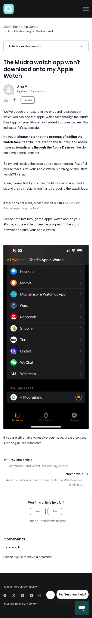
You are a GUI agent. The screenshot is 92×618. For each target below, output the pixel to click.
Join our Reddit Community (20, 586)
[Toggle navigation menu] (85, 8)
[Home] (8, 9)
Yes (37, 511)
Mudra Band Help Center (21, 26)
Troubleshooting (19, 31)
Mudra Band (44, 31)
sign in (18, 557)
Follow (28, 100)
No (55, 511)
